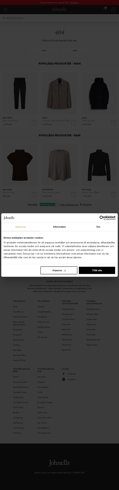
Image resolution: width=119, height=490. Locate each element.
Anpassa (57, 270)
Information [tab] (59, 226)
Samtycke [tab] (20, 226)
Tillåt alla (97, 270)
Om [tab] (98, 226)
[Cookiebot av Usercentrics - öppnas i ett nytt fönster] (101, 218)
